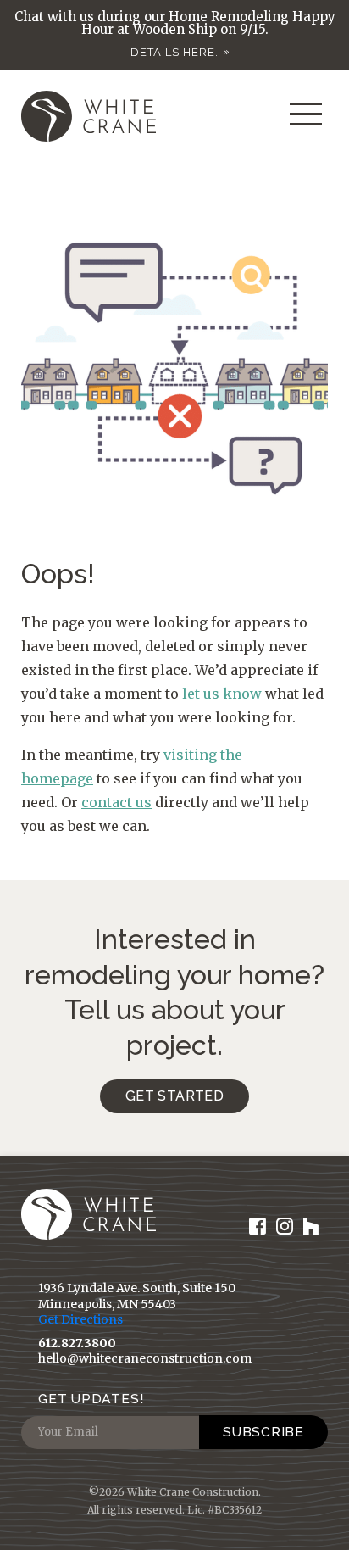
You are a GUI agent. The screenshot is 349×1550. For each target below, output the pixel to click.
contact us (116, 802)
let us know (222, 693)
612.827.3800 (77, 1343)
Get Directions (80, 1319)
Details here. (174, 52)
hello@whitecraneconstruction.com (145, 1358)
